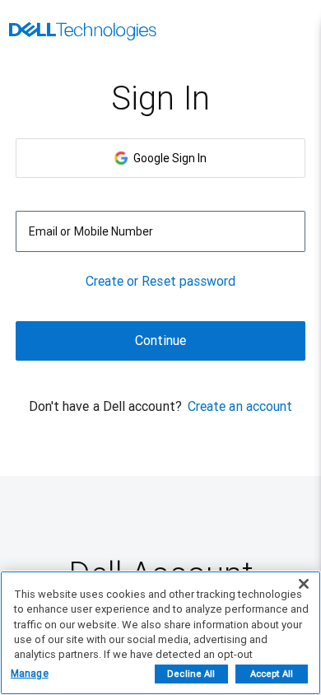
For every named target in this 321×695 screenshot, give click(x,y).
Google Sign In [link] (167, 158)
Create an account (240, 406)
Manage (30, 673)
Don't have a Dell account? (105, 406)
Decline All (191, 674)
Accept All (271, 674)
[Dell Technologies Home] (82, 32)
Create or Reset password (161, 281)
